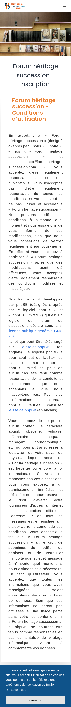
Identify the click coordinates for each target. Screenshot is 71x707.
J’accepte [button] (35, 699)
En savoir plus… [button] (17, 689)
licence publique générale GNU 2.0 (35, 333)
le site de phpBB (35, 347)
